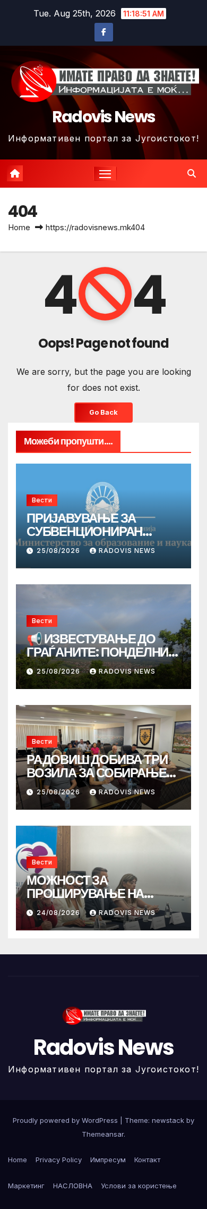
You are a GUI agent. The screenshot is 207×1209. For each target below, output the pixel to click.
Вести (42, 500)
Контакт (147, 1159)
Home (19, 227)
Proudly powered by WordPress (66, 1120)
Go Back (103, 412)
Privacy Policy (59, 1159)
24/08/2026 (59, 913)
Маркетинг (26, 1185)
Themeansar (103, 1134)
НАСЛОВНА (72, 1185)
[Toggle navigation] (105, 173)
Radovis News (104, 116)
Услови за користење (139, 1185)
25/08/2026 (59, 551)
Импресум (108, 1159)
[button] (191, 173)
